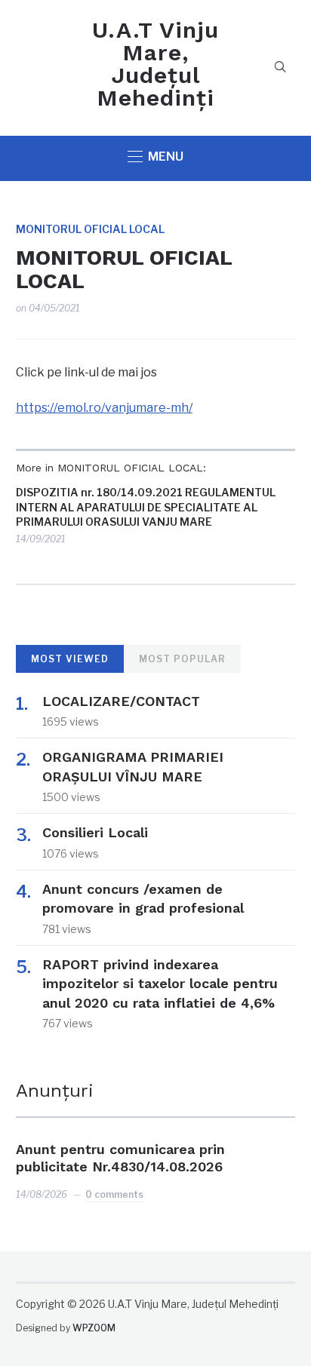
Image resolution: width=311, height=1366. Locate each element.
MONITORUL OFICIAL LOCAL (90, 229)
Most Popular (182, 659)
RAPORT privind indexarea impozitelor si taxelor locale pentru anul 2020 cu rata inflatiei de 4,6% (160, 983)
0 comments (114, 1194)
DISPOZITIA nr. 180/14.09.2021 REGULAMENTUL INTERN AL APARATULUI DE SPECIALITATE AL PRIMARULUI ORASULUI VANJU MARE (146, 507)
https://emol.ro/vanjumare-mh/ (104, 408)
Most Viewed (70, 659)
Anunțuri (55, 1090)
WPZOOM (93, 1328)
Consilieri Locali (95, 832)
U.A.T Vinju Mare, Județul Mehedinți (155, 64)
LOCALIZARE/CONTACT (121, 701)
